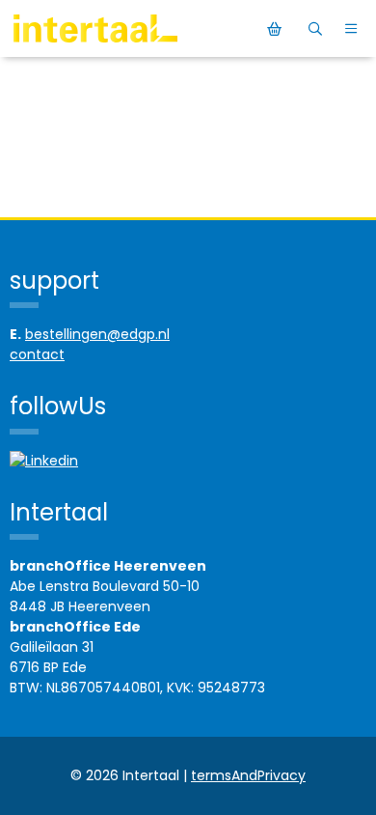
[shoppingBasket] (277, 29)
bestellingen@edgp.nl (97, 334)
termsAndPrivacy (248, 775)
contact (37, 354)
